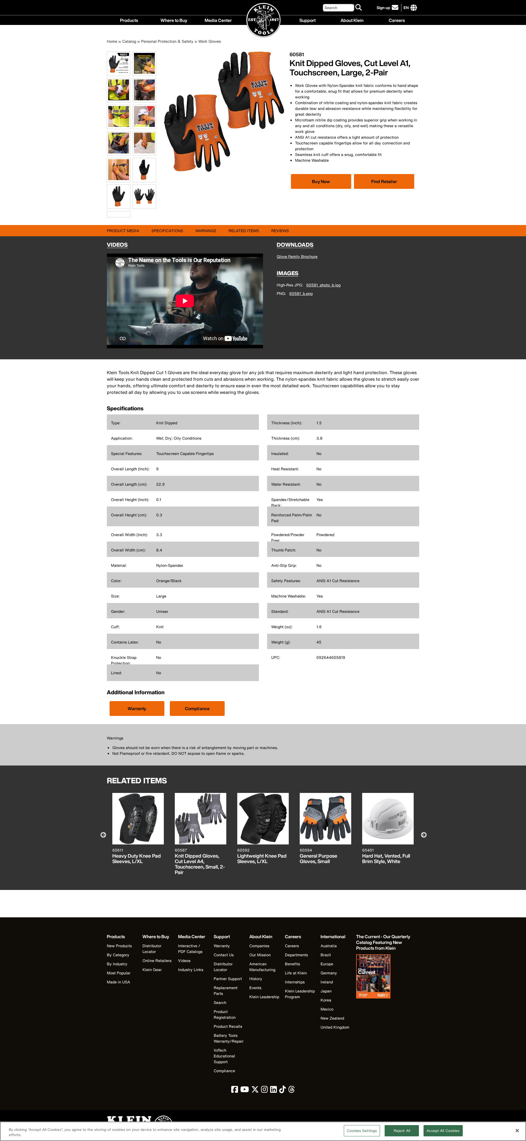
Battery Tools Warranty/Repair (229, 1038)
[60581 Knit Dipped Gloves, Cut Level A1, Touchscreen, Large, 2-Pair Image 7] (118, 152)
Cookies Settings (362, 1130)
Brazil (326, 955)
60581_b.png (301, 293)
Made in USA (118, 982)
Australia (329, 946)
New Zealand (332, 1018)
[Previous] (102, 834)
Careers (397, 19)
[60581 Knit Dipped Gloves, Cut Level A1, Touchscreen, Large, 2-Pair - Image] (224, 170)
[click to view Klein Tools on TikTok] (282, 1091)
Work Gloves (209, 41)
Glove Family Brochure (297, 256)
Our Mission (260, 955)
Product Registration (225, 1014)
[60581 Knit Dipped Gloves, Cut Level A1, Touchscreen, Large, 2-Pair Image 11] (118, 206)
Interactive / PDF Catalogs (190, 948)
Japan (326, 991)
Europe (327, 964)
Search (220, 1002)
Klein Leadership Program (300, 994)
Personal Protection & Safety (167, 41)
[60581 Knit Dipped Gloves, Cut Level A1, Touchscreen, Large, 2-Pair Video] (108, 214)
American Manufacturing (262, 966)
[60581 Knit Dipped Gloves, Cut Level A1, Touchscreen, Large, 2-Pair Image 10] (144, 179)
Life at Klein (296, 973)
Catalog (129, 41)
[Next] (423, 834)
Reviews (280, 231)
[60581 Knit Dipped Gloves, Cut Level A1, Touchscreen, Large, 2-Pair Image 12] (144, 206)
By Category (118, 955)
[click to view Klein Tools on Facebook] (234, 1091)
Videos (184, 960)
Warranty (137, 708)
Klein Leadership (264, 997)
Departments (296, 955)
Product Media (123, 231)
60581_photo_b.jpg (323, 285)
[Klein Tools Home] (263, 20)
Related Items (243, 231)
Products (129, 19)
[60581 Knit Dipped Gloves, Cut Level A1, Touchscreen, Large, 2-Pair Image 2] (144, 73)
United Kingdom (335, 1027)
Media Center (218, 19)
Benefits (292, 964)
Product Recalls (228, 1026)
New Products (119, 946)
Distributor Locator (151, 948)
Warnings (205, 231)
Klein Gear (152, 969)
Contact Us (224, 955)
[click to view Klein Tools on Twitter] (255, 1091)
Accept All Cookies (443, 1130)
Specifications (167, 231)
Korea (326, 1000)
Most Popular (118, 973)
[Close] (517, 1131)
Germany (329, 973)
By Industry (117, 964)
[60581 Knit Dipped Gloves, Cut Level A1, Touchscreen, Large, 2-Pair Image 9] (118, 179)
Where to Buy (174, 19)
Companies (259, 946)
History (255, 978)
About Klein (352, 19)
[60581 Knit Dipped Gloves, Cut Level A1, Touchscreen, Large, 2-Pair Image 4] (144, 99)
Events (255, 988)
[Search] (359, 8)
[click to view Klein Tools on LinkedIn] (273, 1091)
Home (112, 41)
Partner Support (228, 978)
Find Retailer (384, 181)
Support (307, 19)
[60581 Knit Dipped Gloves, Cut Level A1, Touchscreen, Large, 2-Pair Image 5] (118, 126)
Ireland (327, 982)
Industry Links (190, 969)
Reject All (402, 1130)
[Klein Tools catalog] (383, 977)
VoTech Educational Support (224, 1056)
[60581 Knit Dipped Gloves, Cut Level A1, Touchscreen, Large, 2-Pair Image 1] (118, 73)
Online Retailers (156, 960)
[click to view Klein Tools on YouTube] (244, 1091)
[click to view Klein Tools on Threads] (291, 1091)
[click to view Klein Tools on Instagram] (264, 1091)
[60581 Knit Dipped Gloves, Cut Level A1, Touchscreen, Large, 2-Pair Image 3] (118, 99)
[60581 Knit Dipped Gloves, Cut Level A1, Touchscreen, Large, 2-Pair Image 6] (144, 126)
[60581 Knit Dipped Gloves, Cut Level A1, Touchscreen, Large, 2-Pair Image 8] (144, 152)
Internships (295, 982)
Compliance (197, 708)
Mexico (327, 1009)
